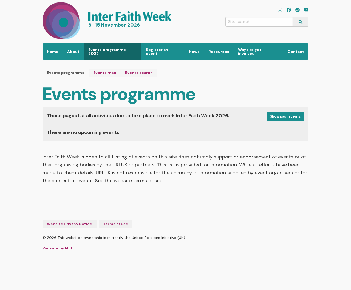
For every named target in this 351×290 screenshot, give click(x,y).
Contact (296, 51)
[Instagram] (280, 10)
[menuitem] (53, 51)
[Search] (300, 22)
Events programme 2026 (107, 51)
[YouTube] (306, 10)
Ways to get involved (249, 51)
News (194, 51)
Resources (218, 51)
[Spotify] (297, 10)
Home (52, 51)
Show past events (285, 116)
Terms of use (115, 223)
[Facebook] (289, 10)
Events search (139, 72)
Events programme (65, 72)
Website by (57, 248)
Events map (104, 72)
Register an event (157, 51)
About (73, 51)
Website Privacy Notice (69, 223)
